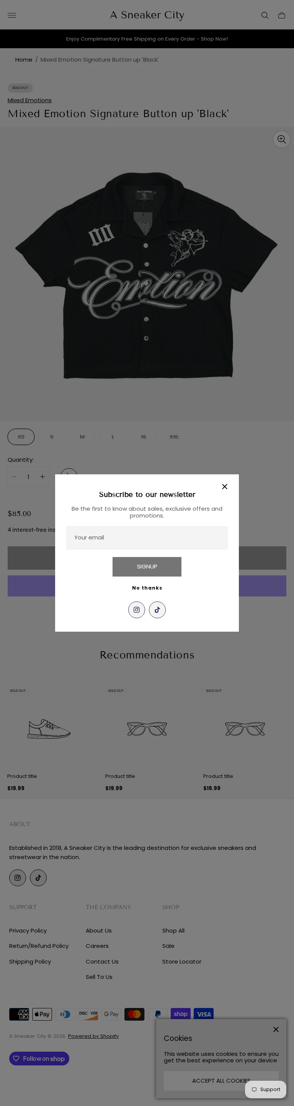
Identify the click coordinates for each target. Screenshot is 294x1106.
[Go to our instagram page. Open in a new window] (136, 609)
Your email (89, 537)
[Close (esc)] (224, 486)
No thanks (147, 588)
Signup (147, 566)
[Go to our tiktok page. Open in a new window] (157, 609)
